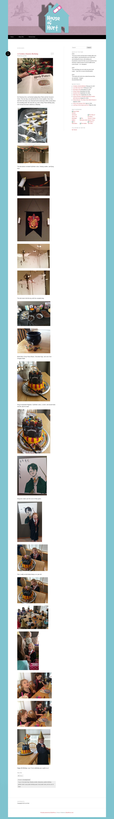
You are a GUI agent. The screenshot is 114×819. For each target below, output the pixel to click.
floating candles (34, 782)
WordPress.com (69, 812)
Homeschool (32, 37)
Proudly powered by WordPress (48, 812)
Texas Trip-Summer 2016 (79, 103)
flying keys (40, 782)
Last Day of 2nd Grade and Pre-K (81, 105)
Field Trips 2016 (77, 94)
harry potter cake (42, 784)
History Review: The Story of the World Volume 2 (84, 100)
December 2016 (77, 89)
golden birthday (47, 782)
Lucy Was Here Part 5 (78, 87)
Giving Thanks (76, 91)
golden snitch (21, 784)
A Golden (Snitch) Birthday (27, 53)
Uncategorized (26, 779)
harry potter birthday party (31, 784)
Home (12, 37)
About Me (21, 37)
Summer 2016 (76, 93)
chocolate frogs (25, 782)
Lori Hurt (24, 55)
